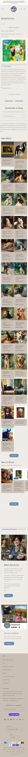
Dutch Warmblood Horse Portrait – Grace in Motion (7, 444)
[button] (3, 9)
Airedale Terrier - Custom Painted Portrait (6, 372)
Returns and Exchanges (8, 659)
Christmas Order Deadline (9, 676)
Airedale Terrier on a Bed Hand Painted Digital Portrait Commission (20, 347)
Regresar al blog (15, 94)
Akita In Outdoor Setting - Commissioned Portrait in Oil (7, 209)
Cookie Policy (6, 683)
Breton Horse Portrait (20, 421)
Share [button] (4, 23)
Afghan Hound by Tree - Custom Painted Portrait (20, 278)
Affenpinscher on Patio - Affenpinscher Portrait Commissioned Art (20, 301)
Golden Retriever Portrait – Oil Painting (20, 372)
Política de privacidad (21, 749)
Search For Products (7, 669)
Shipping (5, 673)
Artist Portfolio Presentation (9, 529)
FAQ (4, 663)
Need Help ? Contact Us (8, 666)
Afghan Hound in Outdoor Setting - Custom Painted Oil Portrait (20, 256)
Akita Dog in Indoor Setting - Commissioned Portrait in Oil (20, 233)
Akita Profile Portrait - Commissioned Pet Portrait (20, 209)
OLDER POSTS (9, 101)
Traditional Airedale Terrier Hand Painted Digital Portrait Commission (20, 324)
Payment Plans (6, 679)
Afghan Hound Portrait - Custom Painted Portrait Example (20, 398)
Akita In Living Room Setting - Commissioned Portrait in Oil (7, 233)
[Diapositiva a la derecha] (17, 499)
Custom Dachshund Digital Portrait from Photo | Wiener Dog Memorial (7, 487)
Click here (9, 643)
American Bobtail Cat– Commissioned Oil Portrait (7, 160)
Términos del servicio (11, 751)
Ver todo (14, 455)
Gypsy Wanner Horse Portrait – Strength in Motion (20, 162)
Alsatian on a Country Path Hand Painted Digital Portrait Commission (7, 186)
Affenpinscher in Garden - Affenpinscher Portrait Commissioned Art (7, 324)
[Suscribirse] (23, 116)
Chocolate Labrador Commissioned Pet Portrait (7, 422)
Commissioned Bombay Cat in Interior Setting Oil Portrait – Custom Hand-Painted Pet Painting (7, 399)
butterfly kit (5, 36)
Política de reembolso (11, 749)
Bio (8, 595)
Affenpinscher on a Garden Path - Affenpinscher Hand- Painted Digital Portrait (7, 301)
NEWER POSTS (19, 101)
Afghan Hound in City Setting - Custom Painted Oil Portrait (7, 278)
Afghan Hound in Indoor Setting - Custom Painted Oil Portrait (7, 256)
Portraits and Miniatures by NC (13, 747)
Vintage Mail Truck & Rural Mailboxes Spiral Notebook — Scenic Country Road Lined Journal (18, 484)
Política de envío (19, 751)
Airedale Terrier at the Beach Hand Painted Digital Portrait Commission (7, 347)
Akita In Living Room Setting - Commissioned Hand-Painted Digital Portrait (20, 186)
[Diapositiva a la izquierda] (10, 499)
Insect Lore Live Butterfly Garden (10, 64)
